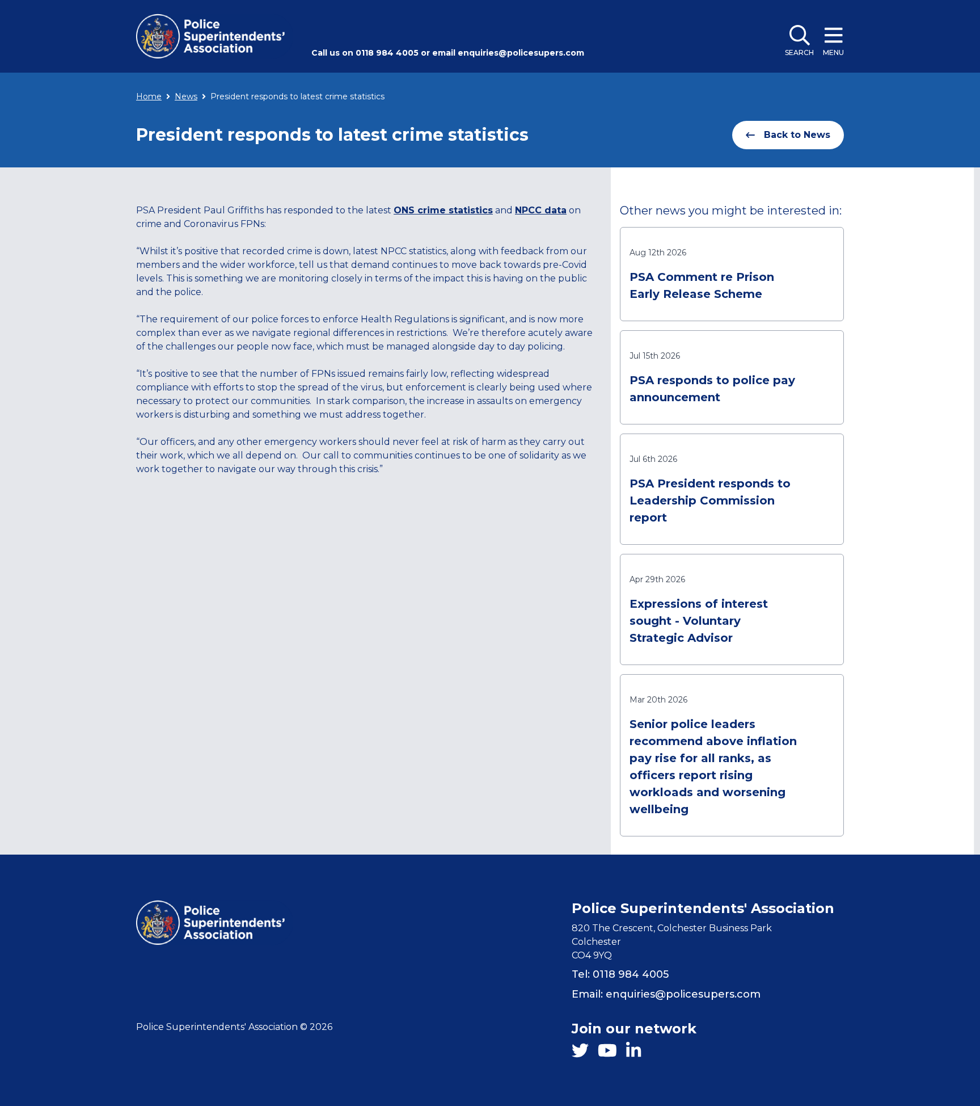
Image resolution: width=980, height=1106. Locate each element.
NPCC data (541, 210)
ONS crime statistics (443, 210)
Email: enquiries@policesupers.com (666, 994)
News (186, 96)
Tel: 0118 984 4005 (620, 974)
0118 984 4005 (387, 53)
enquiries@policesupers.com (521, 53)
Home (149, 96)
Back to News (797, 134)
